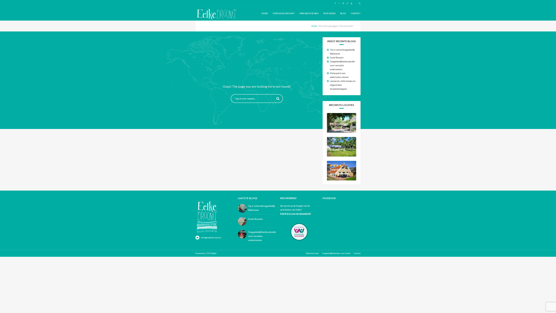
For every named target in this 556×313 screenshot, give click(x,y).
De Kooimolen (339, 123)
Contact (356, 13)
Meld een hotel (312, 253)
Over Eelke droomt (284, 13)
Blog (343, 13)
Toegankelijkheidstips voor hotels (336, 253)
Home (264, 13)
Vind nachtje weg (309, 13)
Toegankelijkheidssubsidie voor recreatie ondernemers (342, 65)
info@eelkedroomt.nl (211, 237)
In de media (329, 13)
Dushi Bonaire (337, 57)
